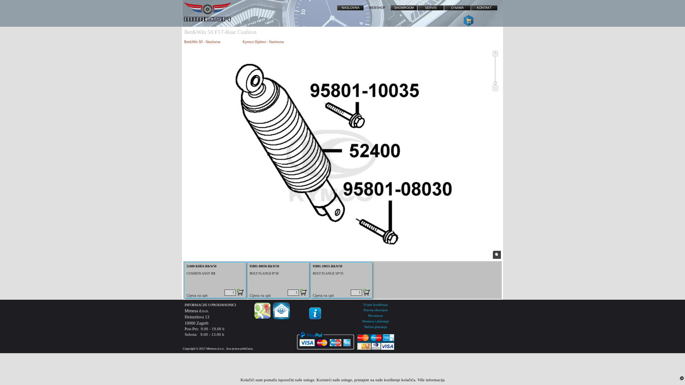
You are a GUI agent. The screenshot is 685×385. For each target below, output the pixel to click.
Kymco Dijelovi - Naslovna (263, 42)
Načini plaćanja (375, 327)
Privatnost (375, 316)
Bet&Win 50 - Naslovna (202, 42)
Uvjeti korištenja (375, 305)
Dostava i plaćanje (375, 321)
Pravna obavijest (376, 310)
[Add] (240, 292)
